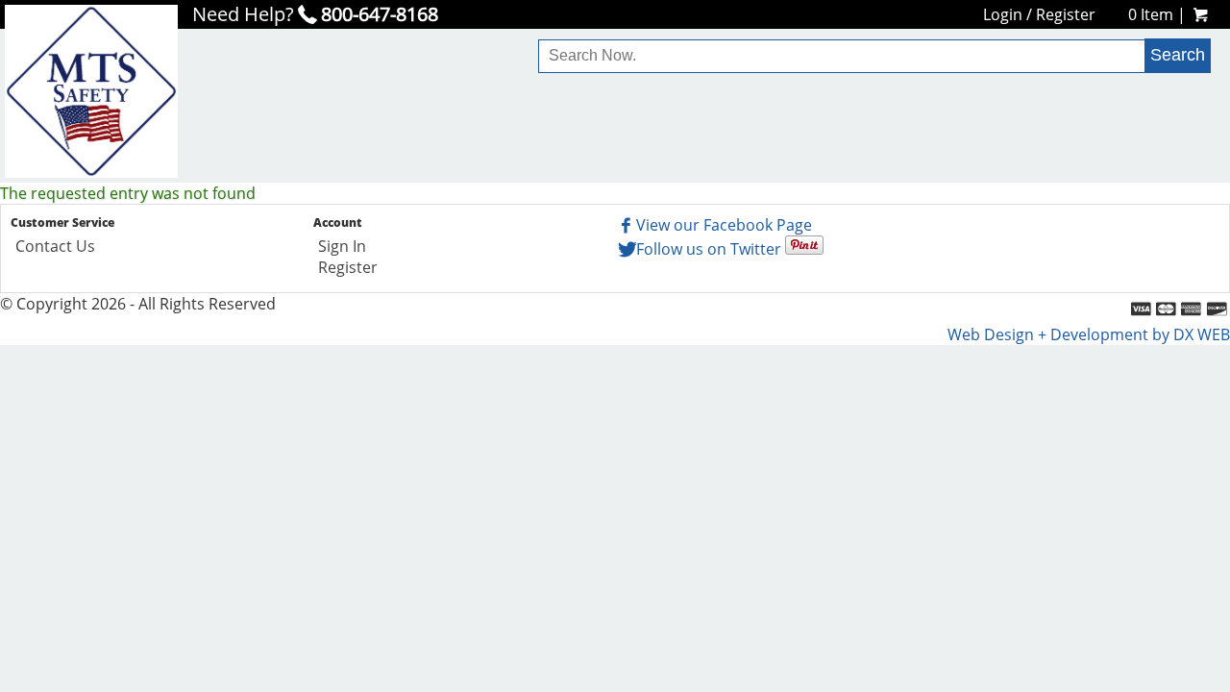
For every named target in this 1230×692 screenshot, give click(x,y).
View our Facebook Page (724, 224)
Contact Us (55, 246)
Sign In (342, 246)
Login (1002, 14)
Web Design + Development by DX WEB (1088, 334)
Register (1065, 14)
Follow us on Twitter (708, 249)
